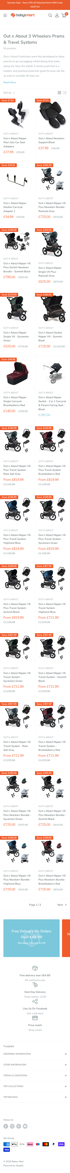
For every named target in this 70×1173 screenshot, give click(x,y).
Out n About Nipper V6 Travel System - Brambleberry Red (52, 746)
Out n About (10, 133)
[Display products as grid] (59, 92)
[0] (64, 15)
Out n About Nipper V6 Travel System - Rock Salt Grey (17, 746)
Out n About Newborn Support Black (51, 140)
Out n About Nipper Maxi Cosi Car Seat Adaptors (15, 142)
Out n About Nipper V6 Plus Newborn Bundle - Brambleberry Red (52, 879)
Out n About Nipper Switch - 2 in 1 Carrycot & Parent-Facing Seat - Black (52, 403)
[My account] (57, 15)
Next (60, 905)
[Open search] (50, 15)
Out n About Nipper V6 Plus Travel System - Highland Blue (17, 539)
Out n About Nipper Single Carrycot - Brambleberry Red (15, 401)
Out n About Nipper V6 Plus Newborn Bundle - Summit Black (52, 815)
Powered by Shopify (13, 1165)
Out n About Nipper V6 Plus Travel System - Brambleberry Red (52, 470)
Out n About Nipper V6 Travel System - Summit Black (52, 677)
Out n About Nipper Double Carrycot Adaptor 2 (15, 207)
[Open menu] (5, 15)
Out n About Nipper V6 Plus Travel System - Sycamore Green (52, 539)
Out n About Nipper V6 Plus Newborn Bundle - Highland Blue (17, 879)
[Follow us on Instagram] (12, 1126)
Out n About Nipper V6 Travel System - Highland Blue (52, 608)
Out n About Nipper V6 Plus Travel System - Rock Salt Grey (17, 470)
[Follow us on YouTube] (25, 1126)
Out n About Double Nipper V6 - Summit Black (50, 336)
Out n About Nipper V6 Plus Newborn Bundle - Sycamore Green (17, 815)
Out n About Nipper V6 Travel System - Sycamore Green (17, 677)
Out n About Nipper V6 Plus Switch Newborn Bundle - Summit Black (17, 267)
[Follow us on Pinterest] (18, 1126)
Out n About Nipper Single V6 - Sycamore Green (16, 336)
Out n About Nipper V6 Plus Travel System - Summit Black (17, 608)
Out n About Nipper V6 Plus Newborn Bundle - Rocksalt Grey (52, 207)
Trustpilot (8, 1046)
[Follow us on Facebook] (5, 1126)
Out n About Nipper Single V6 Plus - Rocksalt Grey (50, 272)
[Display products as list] (65, 92)
